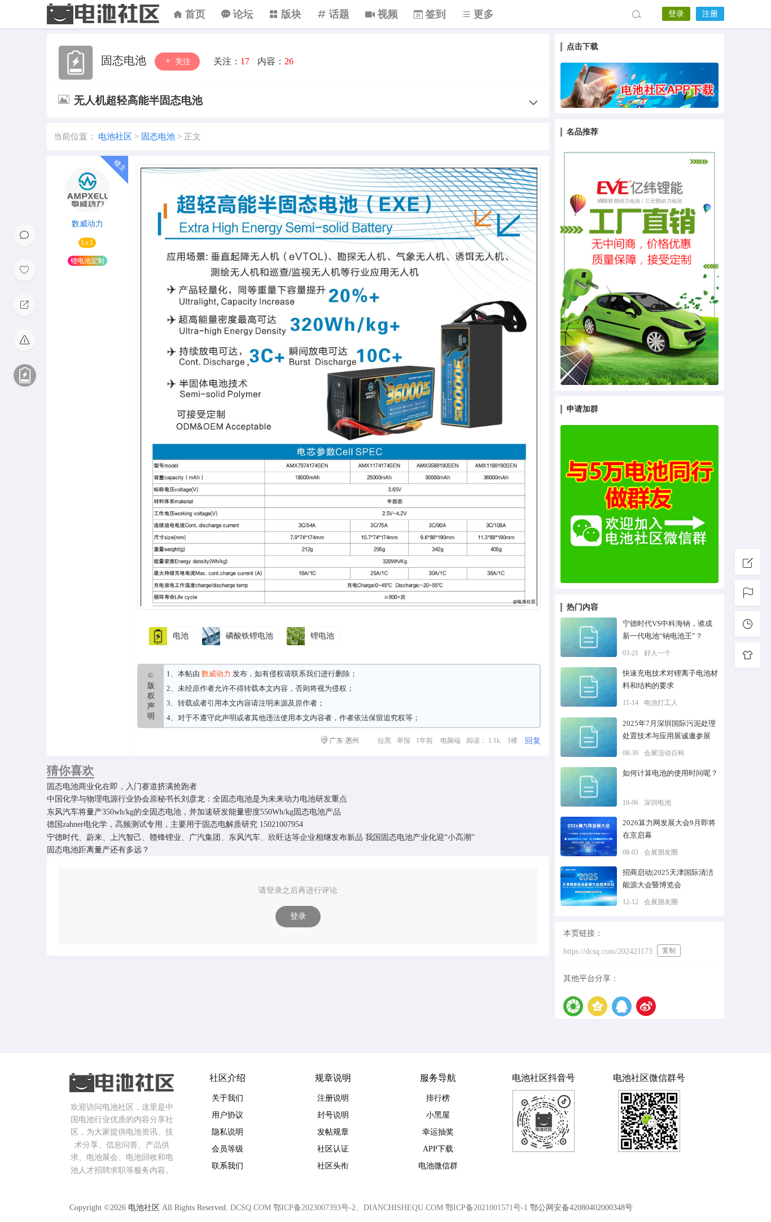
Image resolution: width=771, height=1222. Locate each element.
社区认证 (333, 1149)
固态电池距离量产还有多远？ (98, 850)
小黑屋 (438, 1115)
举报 (403, 740)
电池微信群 (438, 1166)
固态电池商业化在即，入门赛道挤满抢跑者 (122, 786)
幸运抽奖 (438, 1132)
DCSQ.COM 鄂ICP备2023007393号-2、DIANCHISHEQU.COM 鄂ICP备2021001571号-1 (379, 1207)
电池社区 (103, 14)
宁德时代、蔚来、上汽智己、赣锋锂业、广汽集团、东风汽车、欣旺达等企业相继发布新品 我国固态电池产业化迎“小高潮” (261, 837)
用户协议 (227, 1115)
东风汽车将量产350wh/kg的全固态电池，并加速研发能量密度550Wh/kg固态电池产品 (194, 812)
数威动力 (87, 224)
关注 (182, 62)
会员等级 (227, 1149)
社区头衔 (333, 1166)
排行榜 (438, 1098)
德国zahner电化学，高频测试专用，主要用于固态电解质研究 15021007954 (175, 824)
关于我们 (227, 1098)
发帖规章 (333, 1132)
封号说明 (333, 1115)
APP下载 (438, 1149)
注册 (710, 14)
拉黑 (384, 740)
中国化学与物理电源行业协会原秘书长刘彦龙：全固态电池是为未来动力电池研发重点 (197, 799)
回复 (533, 741)
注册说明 (333, 1098)
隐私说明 (227, 1132)
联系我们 (306, 673)
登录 (676, 14)
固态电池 (125, 60)
